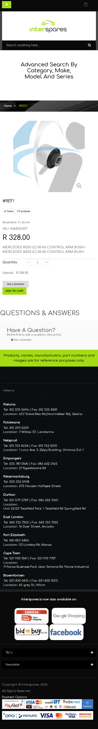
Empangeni (12, 458)
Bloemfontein (13, 575)
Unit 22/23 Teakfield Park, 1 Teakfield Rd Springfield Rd (44, 508)
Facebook (24, 211)
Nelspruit (10, 440)
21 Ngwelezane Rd (32, 468)
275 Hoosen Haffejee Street (40, 486)
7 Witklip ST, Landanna (36, 432)
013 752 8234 (18, 445)
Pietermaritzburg (16, 476)
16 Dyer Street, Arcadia (36, 526)
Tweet (9, 211)
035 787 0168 (18, 463)
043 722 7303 (19, 522)
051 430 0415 (18, 580)
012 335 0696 (19, 409)
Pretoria (9, 404)
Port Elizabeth (14, 535)
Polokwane (11, 422)
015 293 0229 (19, 428)
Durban (9, 494)
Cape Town (11, 553)
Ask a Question (15, 284)
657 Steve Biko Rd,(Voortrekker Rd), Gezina (50, 414)
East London (13, 517)
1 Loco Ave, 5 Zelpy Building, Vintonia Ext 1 (51, 450)
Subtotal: (8, 272)
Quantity (10, 262)
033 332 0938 (19, 481)
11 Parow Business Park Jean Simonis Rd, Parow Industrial (46, 566)
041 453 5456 (19, 540)
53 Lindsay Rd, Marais (35, 544)
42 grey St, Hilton (32, 585)
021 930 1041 (18, 558)
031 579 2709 (18, 500)
